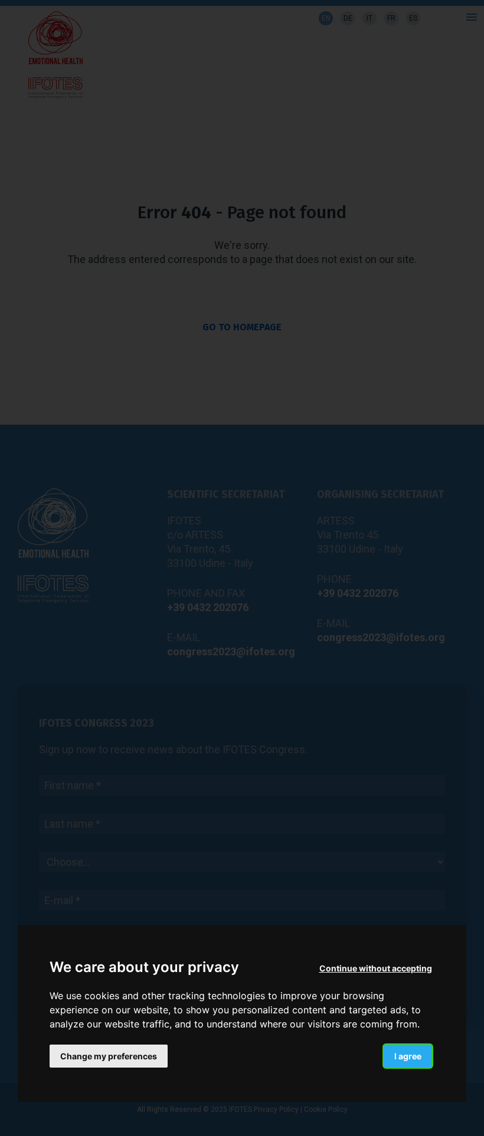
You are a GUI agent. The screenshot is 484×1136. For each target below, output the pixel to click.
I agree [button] (407, 1056)
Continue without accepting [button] (375, 968)
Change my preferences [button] (108, 1056)
